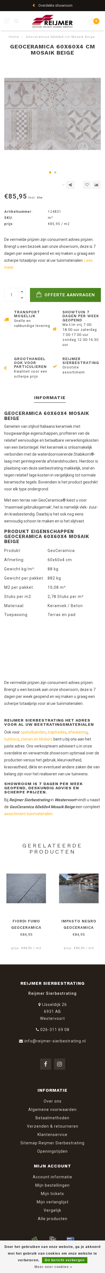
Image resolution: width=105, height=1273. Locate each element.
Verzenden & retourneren (52, 1126)
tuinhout (11, 739)
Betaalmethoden (52, 1118)
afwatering (78, 732)
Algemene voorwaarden (52, 1109)
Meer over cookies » (53, 1267)
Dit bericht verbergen (65, 1260)
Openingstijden (52, 1151)
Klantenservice (52, 1134)
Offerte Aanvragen (69, 294)
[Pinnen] (71, 1239)
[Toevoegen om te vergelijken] (96, 185)
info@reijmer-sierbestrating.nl (55, 1041)
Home (14, 37)
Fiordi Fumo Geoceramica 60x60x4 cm (26, 927)
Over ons (53, 1101)
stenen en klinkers (37, 739)
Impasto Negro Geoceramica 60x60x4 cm (78, 927)
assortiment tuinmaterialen (28, 814)
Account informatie (52, 1177)
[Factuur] (53, 1239)
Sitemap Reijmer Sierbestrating (52, 1143)
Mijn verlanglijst (53, 1202)
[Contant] (35, 1239)
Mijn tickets (52, 1193)
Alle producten (52, 1218)
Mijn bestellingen (52, 1185)
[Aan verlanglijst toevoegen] (87, 185)
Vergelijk (52, 1210)
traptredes (57, 732)
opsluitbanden (33, 732)
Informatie (50, 397)
